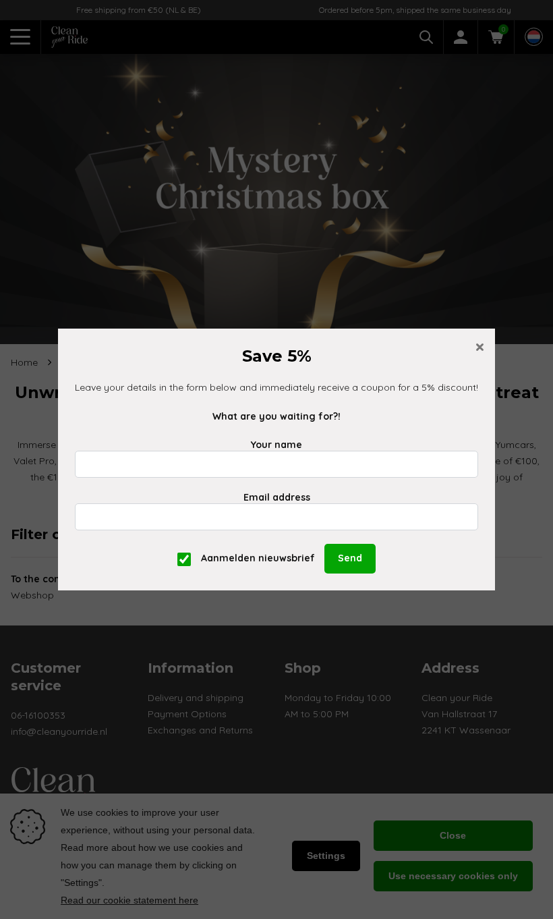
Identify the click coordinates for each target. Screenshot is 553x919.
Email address (276, 497)
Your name (276, 445)
